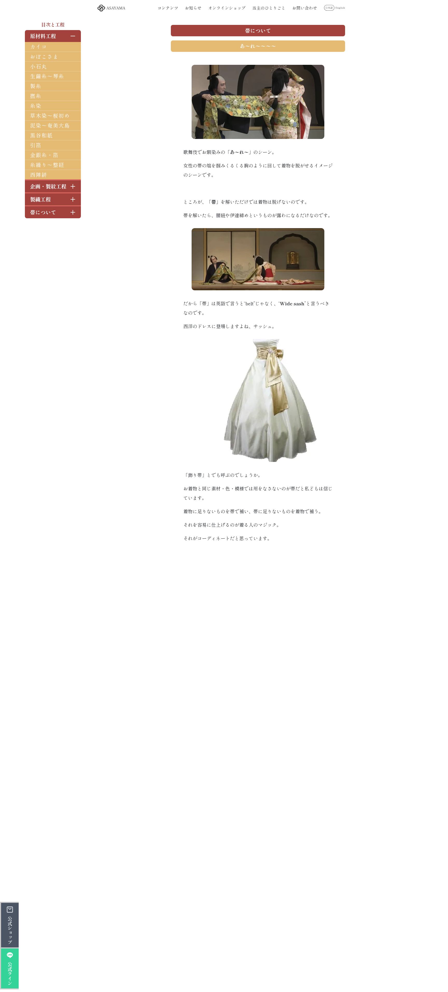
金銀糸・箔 (44, 155)
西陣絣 (38, 174)
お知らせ (193, 8)
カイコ (38, 46)
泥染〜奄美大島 (50, 125)
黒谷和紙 (41, 135)
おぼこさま (44, 56)
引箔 (35, 145)
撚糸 (35, 96)
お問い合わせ (304, 8)
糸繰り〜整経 (47, 164)
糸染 (35, 105)
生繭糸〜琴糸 (47, 76)
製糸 (35, 86)
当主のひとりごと (268, 8)
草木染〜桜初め (50, 115)
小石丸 (38, 66)
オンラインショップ (227, 8)
